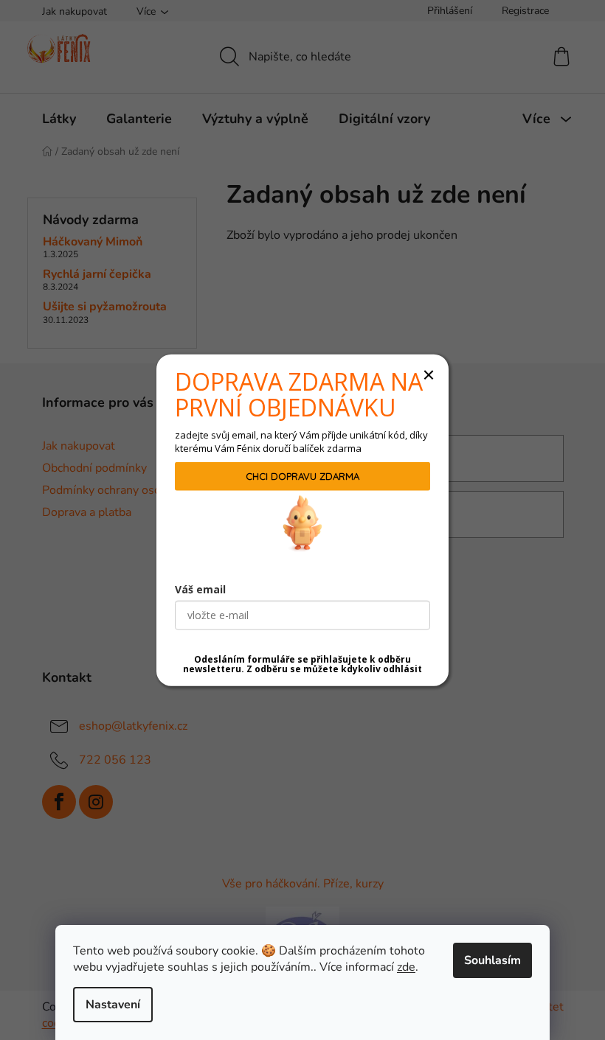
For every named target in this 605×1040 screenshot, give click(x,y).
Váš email (200, 589)
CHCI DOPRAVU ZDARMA (302, 476)
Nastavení (113, 1005)
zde (406, 967)
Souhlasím (492, 960)
